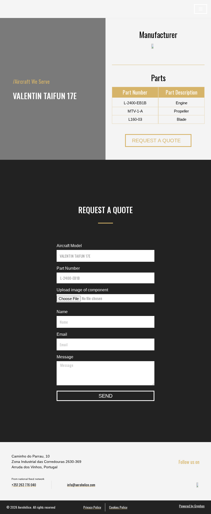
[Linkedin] (188, 472)
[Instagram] (196, 472)
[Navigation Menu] (200, 9)
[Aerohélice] (15, 14)
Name (62, 312)
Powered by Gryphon (192, 506)
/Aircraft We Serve (31, 81)
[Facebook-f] (180, 472)
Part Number (68, 268)
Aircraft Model (69, 246)
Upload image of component (82, 290)
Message (65, 357)
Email (62, 334)
